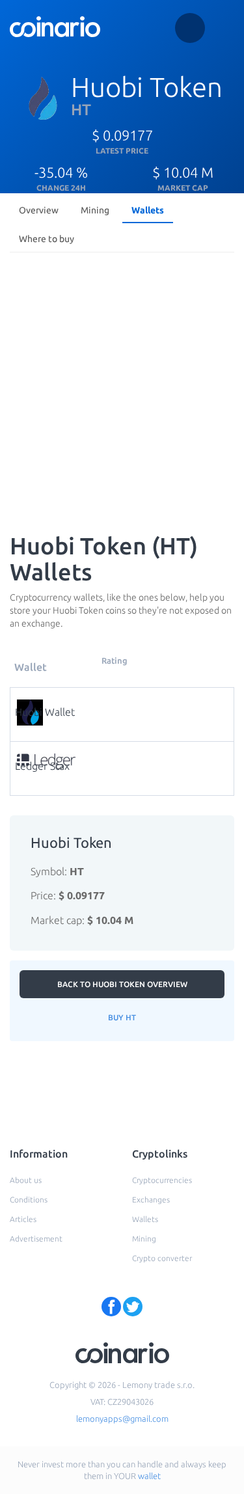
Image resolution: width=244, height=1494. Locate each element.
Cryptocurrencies (162, 1180)
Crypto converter (162, 1258)
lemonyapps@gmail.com (122, 1418)
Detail (126, 703)
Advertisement (36, 1238)
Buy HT (122, 1017)
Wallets (147, 210)
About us (26, 1180)
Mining (95, 210)
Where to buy (46, 239)
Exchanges (151, 1199)
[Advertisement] (122, 386)
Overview (39, 210)
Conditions (28, 1199)
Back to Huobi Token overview (122, 984)
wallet (149, 1475)
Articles (23, 1219)
